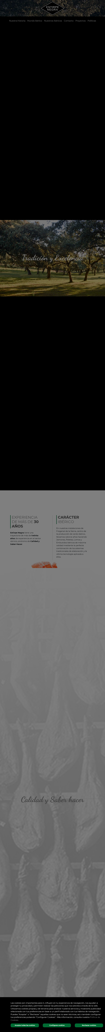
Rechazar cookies (89, 1025)
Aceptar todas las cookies (25, 1025)
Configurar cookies (57, 1025)
